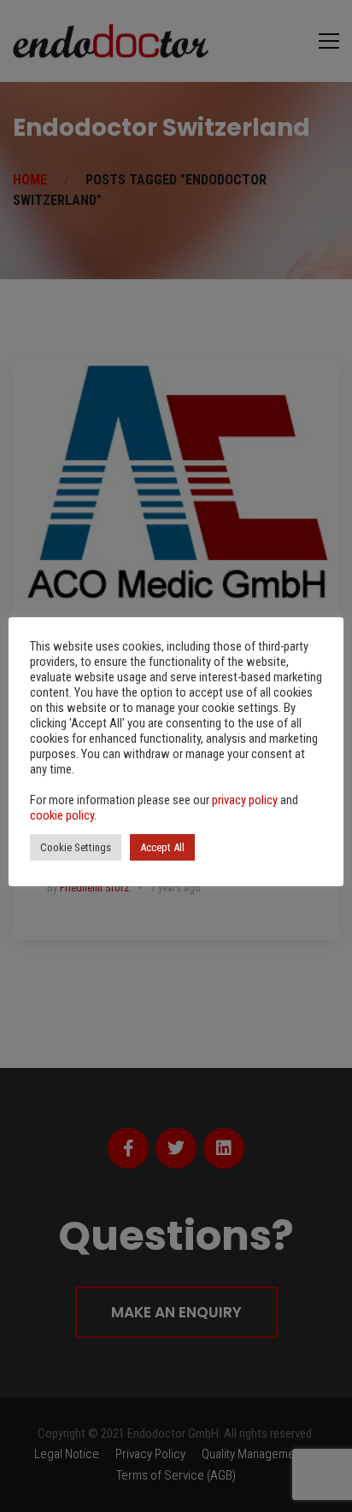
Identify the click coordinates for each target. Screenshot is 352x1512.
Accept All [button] (162, 847)
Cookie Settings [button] (75, 847)
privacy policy (245, 800)
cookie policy (62, 815)
